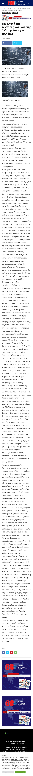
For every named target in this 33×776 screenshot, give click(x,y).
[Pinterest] (11, 652)
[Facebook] (3, 652)
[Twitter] (7, 652)
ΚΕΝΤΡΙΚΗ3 (14, 12)
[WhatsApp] (15, 652)
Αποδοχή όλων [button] (20, 772)
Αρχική (3, 8)
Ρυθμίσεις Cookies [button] (8, 772)
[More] (25, 43)
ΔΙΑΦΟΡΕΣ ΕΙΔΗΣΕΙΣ (11, 8)
